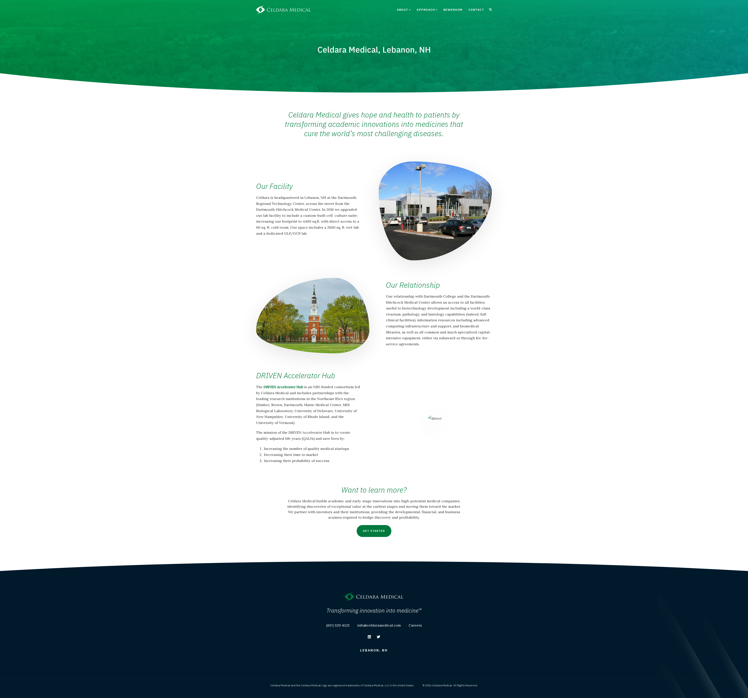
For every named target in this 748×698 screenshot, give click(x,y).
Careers (415, 625)
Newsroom (453, 9)
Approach (426, 9)
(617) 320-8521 (337, 625)
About (402, 9)
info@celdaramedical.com (379, 625)
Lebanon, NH (374, 650)
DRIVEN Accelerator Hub (283, 387)
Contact (476, 9)
